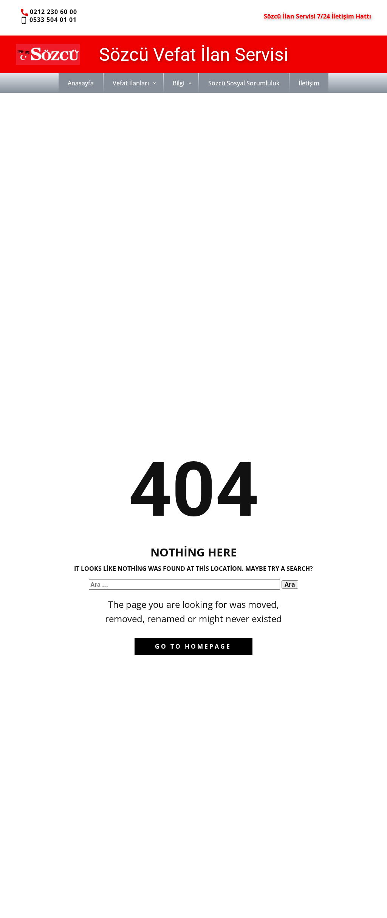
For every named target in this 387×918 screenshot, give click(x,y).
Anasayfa (81, 83)
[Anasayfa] (48, 54)
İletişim (309, 83)
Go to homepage (193, 646)
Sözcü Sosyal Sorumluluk (244, 83)
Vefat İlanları (131, 83)
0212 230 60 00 (52, 12)
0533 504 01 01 (52, 19)
